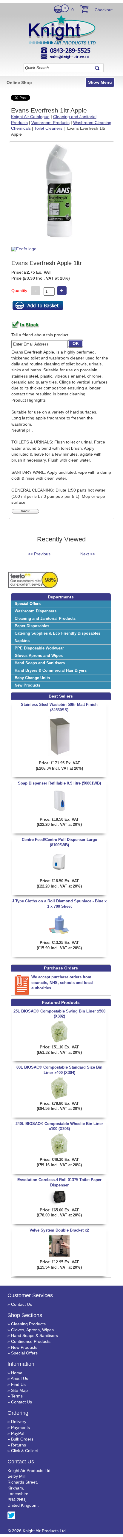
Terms (17, 1396)
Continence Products (30, 1341)
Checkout (104, 9)
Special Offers (28, 604)
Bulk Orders (22, 1439)
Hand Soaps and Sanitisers (40, 663)
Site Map (19, 1390)
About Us (19, 1378)
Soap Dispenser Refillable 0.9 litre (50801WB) (59, 783)
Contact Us (21, 1304)
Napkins (22, 641)
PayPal (17, 1433)
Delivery (18, 1421)
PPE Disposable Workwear (39, 648)
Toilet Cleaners (48, 128)
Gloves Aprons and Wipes (39, 656)
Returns (18, 1445)
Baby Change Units (32, 678)
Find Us (18, 1384)
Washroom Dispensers (35, 611)
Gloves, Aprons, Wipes (32, 1329)
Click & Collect (24, 1450)
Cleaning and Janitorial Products (45, 619)
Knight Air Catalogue (30, 116)
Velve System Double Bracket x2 (59, 1230)
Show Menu (100, 82)
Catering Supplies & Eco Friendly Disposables (57, 633)
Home (16, 1372)
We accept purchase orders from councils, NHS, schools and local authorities (62, 982)
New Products (27, 685)
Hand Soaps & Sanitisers (34, 1335)
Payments (20, 1427)
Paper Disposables (32, 626)
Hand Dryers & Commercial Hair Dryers (51, 670)
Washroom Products (50, 122)
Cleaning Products (28, 1323)
